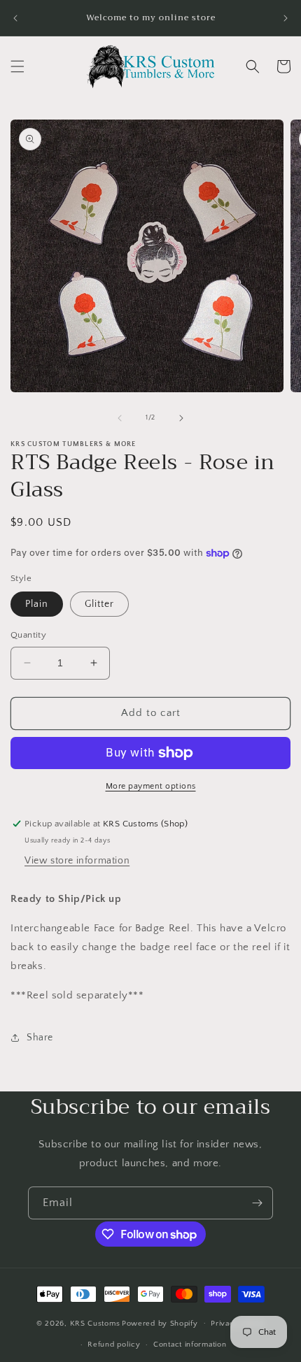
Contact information (189, 1344)
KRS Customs (95, 1323)
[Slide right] (181, 418)
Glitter (99, 604)
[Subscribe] (256, 1203)
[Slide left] (119, 418)
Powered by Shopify (160, 1323)
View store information (77, 860)
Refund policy (114, 1344)
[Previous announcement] (15, 18)
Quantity (28, 635)
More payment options (151, 786)
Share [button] (40, 1037)
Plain (36, 604)
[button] (17, 66)
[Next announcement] (285, 18)
